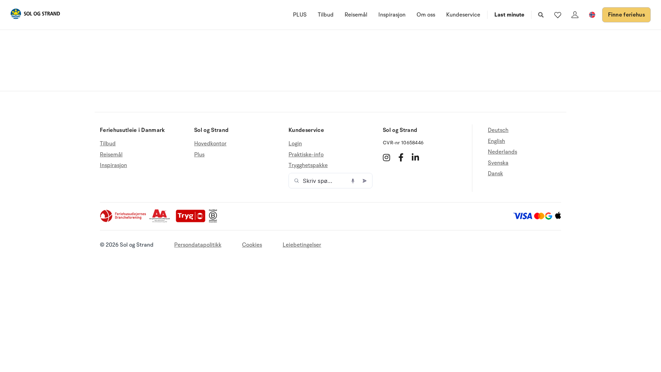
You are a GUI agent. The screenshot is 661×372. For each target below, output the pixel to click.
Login (295, 143)
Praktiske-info (306, 154)
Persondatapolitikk (197, 245)
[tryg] (192, 221)
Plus (199, 154)
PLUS (300, 15)
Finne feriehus (626, 15)
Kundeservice (463, 15)
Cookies (252, 245)
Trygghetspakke (308, 165)
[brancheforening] (123, 221)
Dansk (495, 173)
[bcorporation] (214, 221)
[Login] (575, 15)
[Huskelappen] (557, 15)
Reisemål (356, 15)
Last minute (509, 15)
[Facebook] (400, 157)
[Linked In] (415, 157)
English (496, 141)
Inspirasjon (392, 15)
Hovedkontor (210, 143)
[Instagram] (386, 157)
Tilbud (326, 15)
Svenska (498, 163)
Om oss (426, 15)
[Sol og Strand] (35, 15)
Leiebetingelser (302, 245)
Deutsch (498, 130)
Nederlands (502, 152)
